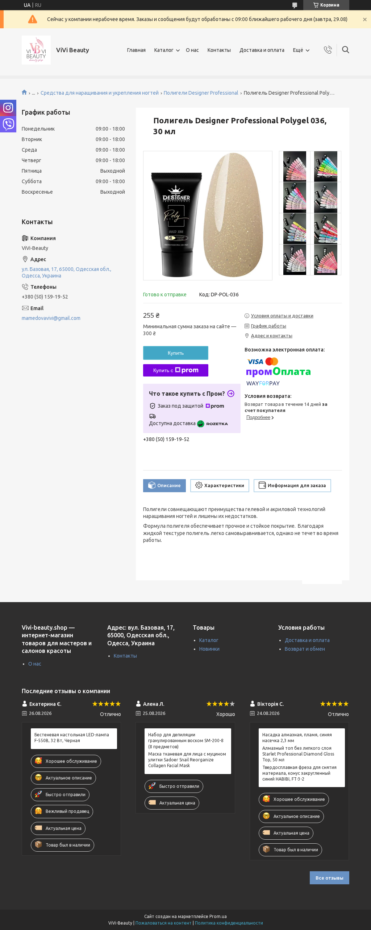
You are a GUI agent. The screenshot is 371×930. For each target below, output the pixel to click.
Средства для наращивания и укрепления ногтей (100, 93)
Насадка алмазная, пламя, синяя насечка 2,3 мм (297, 737)
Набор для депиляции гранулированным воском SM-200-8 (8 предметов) (186, 740)
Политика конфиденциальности (229, 923)
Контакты (219, 50)
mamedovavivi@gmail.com (51, 318)
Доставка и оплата (261, 50)
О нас (192, 50)
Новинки (209, 649)
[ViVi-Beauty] (36, 50)
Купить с (163, 370)
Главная (136, 50)
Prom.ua (218, 916)
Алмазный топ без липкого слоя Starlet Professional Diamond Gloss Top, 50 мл (298, 754)
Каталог (164, 50)
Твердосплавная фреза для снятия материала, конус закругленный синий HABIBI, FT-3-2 (299, 773)
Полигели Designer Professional (201, 93)
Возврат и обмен (305, 649)
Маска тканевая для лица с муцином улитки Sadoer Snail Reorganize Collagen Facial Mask (187, 760)
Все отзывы (329, 877)
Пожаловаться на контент (164, 923)
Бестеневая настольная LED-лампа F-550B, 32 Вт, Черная (71, 737)
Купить (176, 353)
